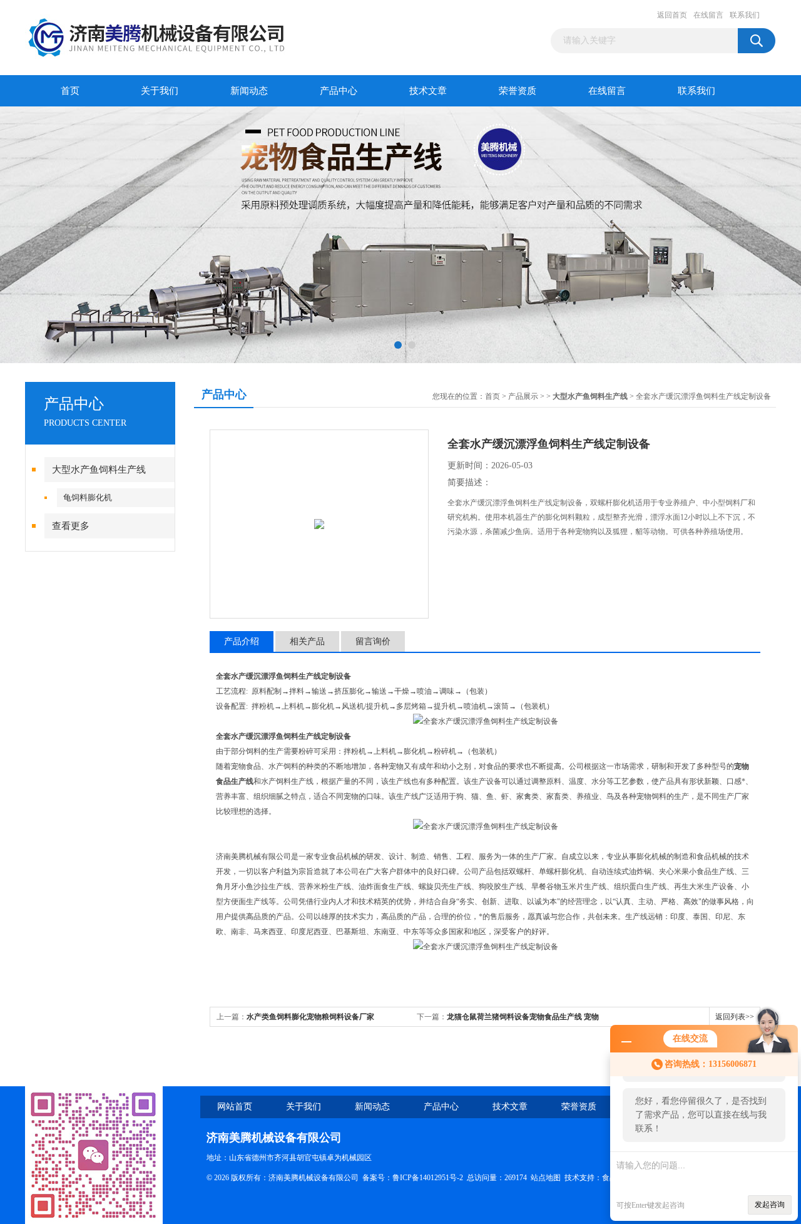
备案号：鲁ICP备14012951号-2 (412, 1177)
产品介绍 (241, 641)
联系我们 (745, 15)
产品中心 (338, 91)
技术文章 (428, 91)
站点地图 (546, 1177)
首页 (70, 91)
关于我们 (159, 91)
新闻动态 (249, 91)
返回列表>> (734, 1016)
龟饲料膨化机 (87, 497)
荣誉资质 (517, 91)
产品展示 (523, 396)
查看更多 (70, 526)
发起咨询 (770, 1204)
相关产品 (307, 641)
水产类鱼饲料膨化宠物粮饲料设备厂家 (310, 1016)
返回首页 (672, 15)
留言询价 (372, 641)
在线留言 (708, 15)
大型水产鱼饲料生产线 (99, 470)
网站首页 (234, 1106)
